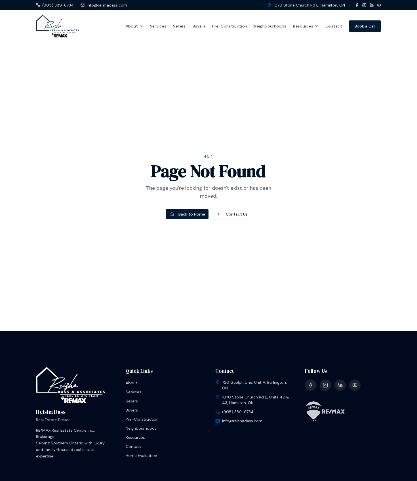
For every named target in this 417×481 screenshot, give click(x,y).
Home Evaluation (141, 455)
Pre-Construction (229, 26)
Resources (303, 26)
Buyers (199, 26)
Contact (333, 26)
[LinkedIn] (372, 5)
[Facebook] (357, 5)
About (132, 26)
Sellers (179, 26)
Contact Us (237, 214)
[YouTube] (379, 5)
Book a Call (365, 26)
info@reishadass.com (107, 5)
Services (158, 26)
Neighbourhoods (270, 26)
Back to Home (191, 214)
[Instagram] (364, 5)
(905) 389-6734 (58, 5)
